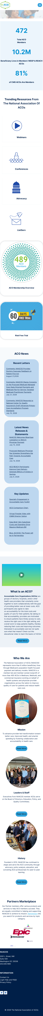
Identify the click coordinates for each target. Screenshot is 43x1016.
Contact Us (4, 977)
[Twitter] (1, 992)
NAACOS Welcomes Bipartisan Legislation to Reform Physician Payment (21, 439)
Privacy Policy (5, 982)
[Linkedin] (5, 992)
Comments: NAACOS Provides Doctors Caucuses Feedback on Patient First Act (18, 371)
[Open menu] (40, 5)
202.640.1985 (5, 964)
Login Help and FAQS (8, 980)
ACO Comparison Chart (19, 508)
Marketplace (33, 914)
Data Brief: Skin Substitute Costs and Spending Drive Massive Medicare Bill (19, 524)
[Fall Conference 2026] (21, 160)
